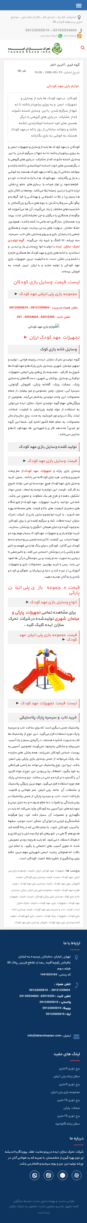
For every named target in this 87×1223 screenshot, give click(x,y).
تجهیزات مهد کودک (37, 471)
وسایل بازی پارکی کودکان (48, 897)
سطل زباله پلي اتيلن (66, 1076)
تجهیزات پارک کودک (55, 916)
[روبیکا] (62, 1176)
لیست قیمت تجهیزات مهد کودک (48, 703)
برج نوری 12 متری (68, 1100)
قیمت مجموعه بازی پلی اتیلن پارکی (40, 890)
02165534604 (65, 30)
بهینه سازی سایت (43, 1201)
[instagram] (48, 1176)
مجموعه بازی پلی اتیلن (65, 1092)
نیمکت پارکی (71, 1108)
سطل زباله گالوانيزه (67, 1123)
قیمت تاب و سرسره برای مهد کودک (53, 910)
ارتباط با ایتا (70, 36)
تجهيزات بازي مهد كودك (52, 903)
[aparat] (76, 1176)
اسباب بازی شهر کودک (30, 916)
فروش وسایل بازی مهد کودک (30, 923)
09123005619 (37, 30)
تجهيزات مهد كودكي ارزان (50, 871)
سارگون (18, 1201)
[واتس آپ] (34, 1176)
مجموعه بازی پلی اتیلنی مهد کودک (48, 294)
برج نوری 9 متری (69, 1084)
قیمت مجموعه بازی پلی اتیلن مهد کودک (48, 637)
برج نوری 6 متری (69, 1068)
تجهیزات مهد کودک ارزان (54, 337)
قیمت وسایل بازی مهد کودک (52, 461)
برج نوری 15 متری (68, 1116)
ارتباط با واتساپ (48, 36)
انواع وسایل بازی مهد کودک (53, 602)
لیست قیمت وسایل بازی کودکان (41, 877)
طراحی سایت (65, 1201)
